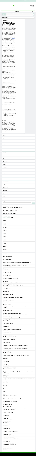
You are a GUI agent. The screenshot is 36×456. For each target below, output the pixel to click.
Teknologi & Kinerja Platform (6, 425)
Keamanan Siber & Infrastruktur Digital (7, 310)
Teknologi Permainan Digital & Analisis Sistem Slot (9, 437)
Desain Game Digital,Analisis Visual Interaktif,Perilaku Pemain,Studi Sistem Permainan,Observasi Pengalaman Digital (17, 262)
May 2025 (4, 240)
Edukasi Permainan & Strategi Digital (7, 266)
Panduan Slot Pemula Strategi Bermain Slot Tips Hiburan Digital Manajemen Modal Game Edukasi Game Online (16, 355)
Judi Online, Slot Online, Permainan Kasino (8, 294)
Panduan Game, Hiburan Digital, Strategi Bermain (9, 339)
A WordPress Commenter (6, 217)
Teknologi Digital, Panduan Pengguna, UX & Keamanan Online (10, 431)
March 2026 (4, 226)
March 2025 (4, 243)
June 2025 (4, 239)
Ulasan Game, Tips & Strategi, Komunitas (8, 448)
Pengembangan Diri (5, 358)
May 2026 (4, 223)
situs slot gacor (5, 167)
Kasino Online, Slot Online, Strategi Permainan (8, 300)
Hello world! (11, 217)
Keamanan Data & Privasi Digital (7, 304)
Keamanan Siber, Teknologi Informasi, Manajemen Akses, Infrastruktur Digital (12, 313)
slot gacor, (4, 392)
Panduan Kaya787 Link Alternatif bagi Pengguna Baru (9, 213)
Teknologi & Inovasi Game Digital (7, 421)
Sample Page (17, 11)
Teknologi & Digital (5, 418)
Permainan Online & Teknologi (6, 365)
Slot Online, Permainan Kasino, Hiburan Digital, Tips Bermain (10, 401)
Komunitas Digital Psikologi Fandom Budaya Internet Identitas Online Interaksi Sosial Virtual (14, 319)
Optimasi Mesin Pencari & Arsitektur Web (8, 323)
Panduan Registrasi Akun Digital (7, 351)
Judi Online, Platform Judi (6, 291)
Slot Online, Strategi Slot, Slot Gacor (7, 404)
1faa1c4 (4, 25)
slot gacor (4, 152)
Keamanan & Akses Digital (6, 301)
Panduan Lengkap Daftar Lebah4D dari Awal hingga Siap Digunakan (23, 0)
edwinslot (4, 268)
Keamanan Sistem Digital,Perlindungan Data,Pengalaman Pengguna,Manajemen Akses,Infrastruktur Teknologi (16, 314)
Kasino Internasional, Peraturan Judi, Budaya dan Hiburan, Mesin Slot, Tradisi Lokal (13, 297)
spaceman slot (5, 190)
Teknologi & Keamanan (6, 422)
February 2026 (5, 227)
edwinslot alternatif (5, 269)
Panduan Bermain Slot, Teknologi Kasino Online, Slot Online (10, 336)
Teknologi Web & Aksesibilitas (6, 441)
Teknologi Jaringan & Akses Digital (7, 434)
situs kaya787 (13, 38)
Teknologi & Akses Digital (6, 415)
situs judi (4, 379)
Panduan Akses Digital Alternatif (7, 332)
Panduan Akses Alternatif (6, 326)
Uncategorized (5, 449)
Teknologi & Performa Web (6, 428)
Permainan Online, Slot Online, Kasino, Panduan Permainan (10, 367)
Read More (3, 132)
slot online (4, 394)
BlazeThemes (11, 454)
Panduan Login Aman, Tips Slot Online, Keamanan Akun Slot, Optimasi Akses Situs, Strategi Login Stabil (15, 345)
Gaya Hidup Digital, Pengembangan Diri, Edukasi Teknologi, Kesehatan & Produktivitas (13, 285)
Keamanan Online (5, 307)
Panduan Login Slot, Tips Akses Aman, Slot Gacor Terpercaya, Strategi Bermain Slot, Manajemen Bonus (15, 348)
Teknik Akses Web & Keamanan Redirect (8, 412)
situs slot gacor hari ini (6, 181)
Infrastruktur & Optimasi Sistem (7, 288)
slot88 (4, 184)
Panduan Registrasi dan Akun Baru (7, 352)
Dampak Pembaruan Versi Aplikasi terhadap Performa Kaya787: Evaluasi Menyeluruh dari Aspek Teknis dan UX (8, 23)
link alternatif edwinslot (6, 320)
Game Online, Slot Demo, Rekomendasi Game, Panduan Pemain (10, 278)
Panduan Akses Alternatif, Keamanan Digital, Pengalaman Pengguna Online (12, 329)
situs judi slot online (5, 382)
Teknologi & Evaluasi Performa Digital (7, 419)
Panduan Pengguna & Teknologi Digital (7, 349)
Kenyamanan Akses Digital (6, 316)
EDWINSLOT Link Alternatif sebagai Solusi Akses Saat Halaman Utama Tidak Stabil (13, 207)
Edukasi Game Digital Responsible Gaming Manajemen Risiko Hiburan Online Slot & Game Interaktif (15, 265)
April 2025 (4, 242)
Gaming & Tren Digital (5, 281)
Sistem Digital (5, 376)
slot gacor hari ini (5, 161)
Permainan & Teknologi (6, 361)
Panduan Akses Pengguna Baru (7, 333)
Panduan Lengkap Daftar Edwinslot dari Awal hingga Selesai (10, 210)
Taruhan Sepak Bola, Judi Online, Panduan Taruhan (9, 409)
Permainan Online (5, 364)
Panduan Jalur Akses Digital (6, 342)
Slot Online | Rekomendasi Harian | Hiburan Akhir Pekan (9, 395)
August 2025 (4, 236)
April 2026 (4, 224)
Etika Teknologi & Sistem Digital (7, 272)
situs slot (4, 196)
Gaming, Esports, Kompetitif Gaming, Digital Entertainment (10, 284)
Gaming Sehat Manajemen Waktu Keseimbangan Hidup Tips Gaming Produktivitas (12, 282)
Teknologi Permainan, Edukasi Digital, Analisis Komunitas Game (10, 438)
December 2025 (5, 230)
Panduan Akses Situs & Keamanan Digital (8, 335)
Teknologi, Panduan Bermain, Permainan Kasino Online (9, 444)
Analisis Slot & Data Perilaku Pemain (7, 256)
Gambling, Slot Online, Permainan (7, 275)
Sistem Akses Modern (5, 375)
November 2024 (5, 249)
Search (4, 201)
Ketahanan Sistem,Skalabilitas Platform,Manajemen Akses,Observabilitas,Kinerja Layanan (13, 317)
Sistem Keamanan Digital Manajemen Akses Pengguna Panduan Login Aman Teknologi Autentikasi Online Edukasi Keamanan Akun (18, 378)
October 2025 (4, 233)
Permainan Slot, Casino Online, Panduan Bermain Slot (9, 368)
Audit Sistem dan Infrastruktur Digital (7, 259)
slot (3, 138)
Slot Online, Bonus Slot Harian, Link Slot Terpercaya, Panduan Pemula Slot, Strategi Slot (13, 398)
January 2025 (4, 246)
